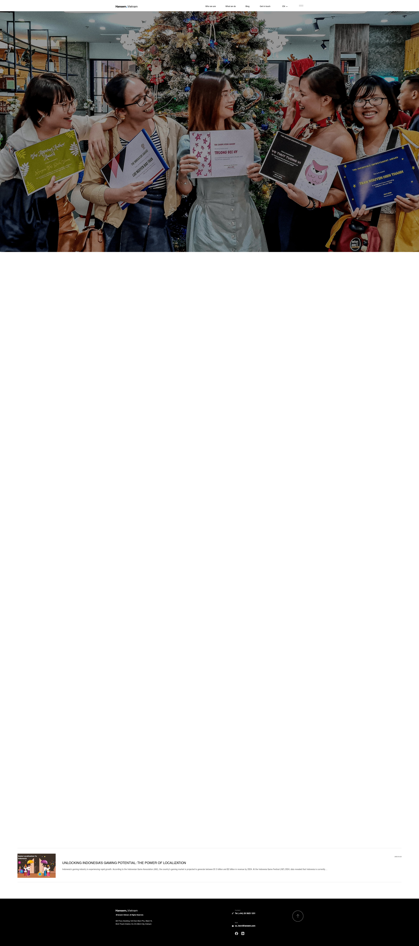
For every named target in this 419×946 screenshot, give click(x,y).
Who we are (210, 7)
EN (283, 7)
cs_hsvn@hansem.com (245, 926)
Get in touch (265, 7)
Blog (247, 7)
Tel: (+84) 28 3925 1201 (245, 914)
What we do (230, 7)
